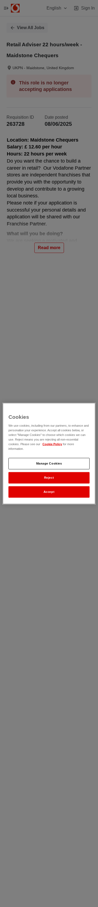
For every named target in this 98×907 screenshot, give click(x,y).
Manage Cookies (49, 463)
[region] (49, 453)
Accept (49, 491)
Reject (49, 477)
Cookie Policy (52, 444)
